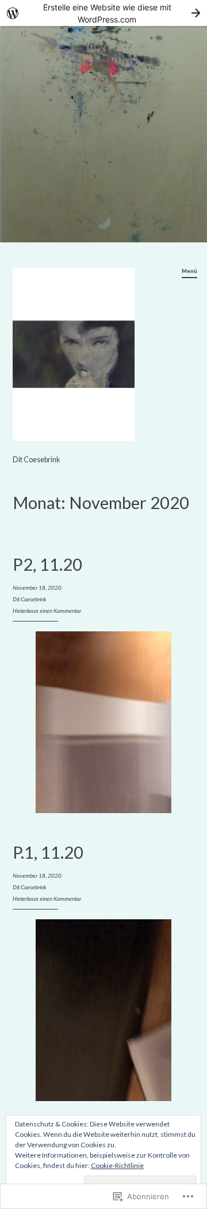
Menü (189, 270)
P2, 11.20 (47, 564)
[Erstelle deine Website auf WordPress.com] (103, 13)
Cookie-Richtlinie (117, 1165)
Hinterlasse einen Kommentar (47, 610)
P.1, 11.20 (48, 852)
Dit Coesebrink (36, 459)
